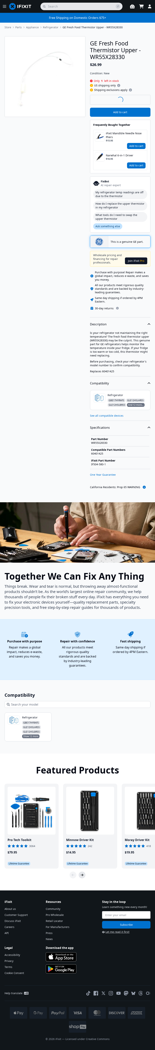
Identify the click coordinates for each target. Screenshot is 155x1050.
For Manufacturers (57, 927)
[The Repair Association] (148, 993)
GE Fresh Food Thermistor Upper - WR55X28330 (93, 27)
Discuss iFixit (13, 921)
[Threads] (140, 993)
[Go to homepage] (21, 6)
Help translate (13, 993)
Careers (9, 927)
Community (53, 909)
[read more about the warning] (144, 487)
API (7, 933)
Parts (18, 27)
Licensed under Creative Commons (87, 1039)
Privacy (9, 961)
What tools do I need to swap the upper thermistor (116, 216)
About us (10, 909)
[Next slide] (82, 875)
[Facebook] (96, 993)
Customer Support (16, 915)
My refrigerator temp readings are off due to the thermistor (119, 194)
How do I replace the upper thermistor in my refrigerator (119, 205)
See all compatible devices (106, 415)
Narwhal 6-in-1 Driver (119, 155)
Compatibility (99, 383)
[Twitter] (103, 993)
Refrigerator (50, 27)
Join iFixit (136, 261)
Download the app (60, 948)
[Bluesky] (133, 993)
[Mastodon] (126, 993)
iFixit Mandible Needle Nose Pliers (124, 135)
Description (98, 324)
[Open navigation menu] (4, 6)
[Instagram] (111, 993)
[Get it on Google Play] (61, 968)
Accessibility (12, 955)
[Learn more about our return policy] (117, 308)
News (49, 939)
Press (49, 933)
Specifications (100, 428)
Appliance (32, 27)
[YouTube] (118, 993)
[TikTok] (88, 993)
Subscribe (126, 924)
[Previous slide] (73, 875)
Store (8, 27)
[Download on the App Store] (61, 956)
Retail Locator (54, 921)
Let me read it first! (117, 932)
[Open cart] (141, 6)
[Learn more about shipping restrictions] (118, 85)
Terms (8, 967)
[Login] (150, 6)
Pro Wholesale (55, 915)
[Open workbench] (132, 6)
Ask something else (107, 226)
